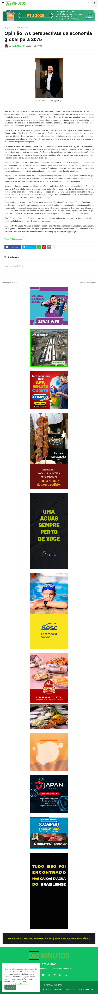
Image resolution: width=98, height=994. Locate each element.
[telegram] (54, 975)
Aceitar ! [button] (10, 987)
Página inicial (9, 28)
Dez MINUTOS (56, 985)
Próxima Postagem (87, 282)
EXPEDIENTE (46, 989)
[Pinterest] (44, 247)
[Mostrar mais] (54, 247)
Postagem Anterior (10, 282)
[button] (3, 3)
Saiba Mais (22, 984)
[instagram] (49, 975)
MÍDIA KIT (70, 989)
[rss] (66, 975)
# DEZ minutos (23, 28)
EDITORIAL (59, 989)
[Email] (49, 247)
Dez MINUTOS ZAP (85, 989)
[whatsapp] (60, 975)
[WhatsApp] (38, 247)
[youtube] (43, 975)
